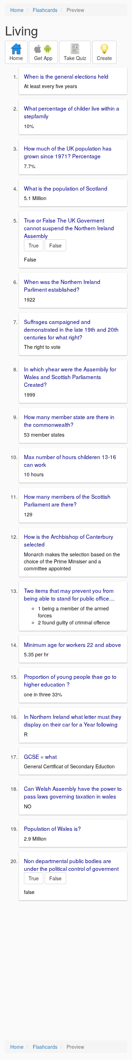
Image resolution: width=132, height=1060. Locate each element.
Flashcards (45, 9)
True (34, 245)
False (55, 245)
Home (17, 9)
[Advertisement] (66, 971)
